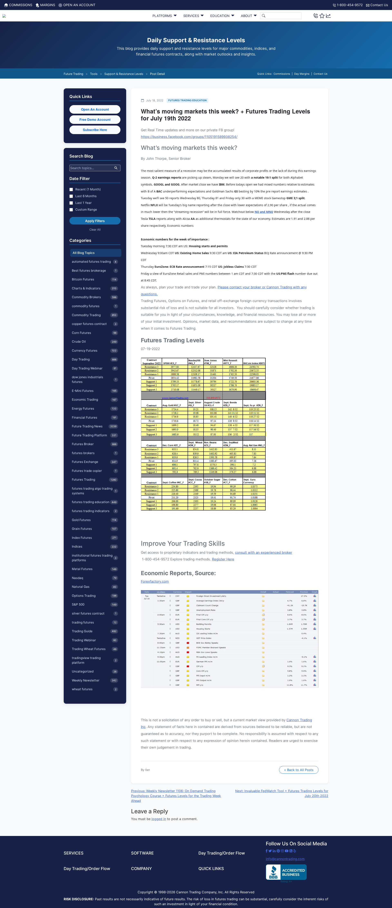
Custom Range (86, 209)
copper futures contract (94, 324)
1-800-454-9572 (349, 5)
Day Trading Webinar (94, 368)
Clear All (94, 229)
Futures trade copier (94, 471)
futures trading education (94, 502)
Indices (94, 546)
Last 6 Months (86, 196)
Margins (47, 5)
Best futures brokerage (94, 270)
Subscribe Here (95, 129)
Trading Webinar (94, 640)
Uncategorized (94, 671)
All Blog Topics (84, 253)
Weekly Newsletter (94, 680)
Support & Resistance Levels (123, 74)
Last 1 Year (83, 203)
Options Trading (94, 596)
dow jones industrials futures (94, 379)
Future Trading (73, 74)
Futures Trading (94, 479)
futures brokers (94, 453)
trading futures (94, 622)
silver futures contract (94, 613)
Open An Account (95, 109)
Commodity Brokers (94, 297)
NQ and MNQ (264, 212)
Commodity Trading (94, 315)
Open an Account (78, 5)
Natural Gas (94, 587)
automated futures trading (94, 261)
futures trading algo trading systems (94, 491)
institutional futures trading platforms (94, 557)
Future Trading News (94, 426)
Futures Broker (94, 444)
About (247, 16)
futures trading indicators (94, 511)
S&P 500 (94, 604)
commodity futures (94, 306)
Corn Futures (94, 333)
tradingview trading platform (94, 660)
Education (220, 16)
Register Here (223, 559)
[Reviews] (322, 15)
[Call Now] (316, 15)
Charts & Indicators (94, 288)
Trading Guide (94, 631)
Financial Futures (94, 417)
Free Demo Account (94, 119)
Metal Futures (94, 569)
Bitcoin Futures (94, 279)
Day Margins (302, 73)
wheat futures (94, 689)
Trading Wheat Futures (94, 649)
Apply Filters (95, 221)
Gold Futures (94, 520)
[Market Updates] (328, 15)
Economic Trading (94, 399)
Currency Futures (94, 350)
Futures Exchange (94, 462)
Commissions (20, 5)
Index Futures (94, 538)
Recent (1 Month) (88, 189)
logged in (158, 819)
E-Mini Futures (94, 391)
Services (191, 16)
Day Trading (94, 359)
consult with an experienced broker (263, 552)
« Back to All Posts (298, 770)
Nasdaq (94, 578)
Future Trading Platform (94, 435)
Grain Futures (94, 529)
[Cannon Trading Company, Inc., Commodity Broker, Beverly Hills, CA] (286, 873)
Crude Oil (94, 341)
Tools (94, 74)
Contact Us (378, 5)
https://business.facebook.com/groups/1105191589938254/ (189, 137)
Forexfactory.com (155, 581)
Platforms (163, 16)
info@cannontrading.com (285, 859)
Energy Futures (94, 408)
